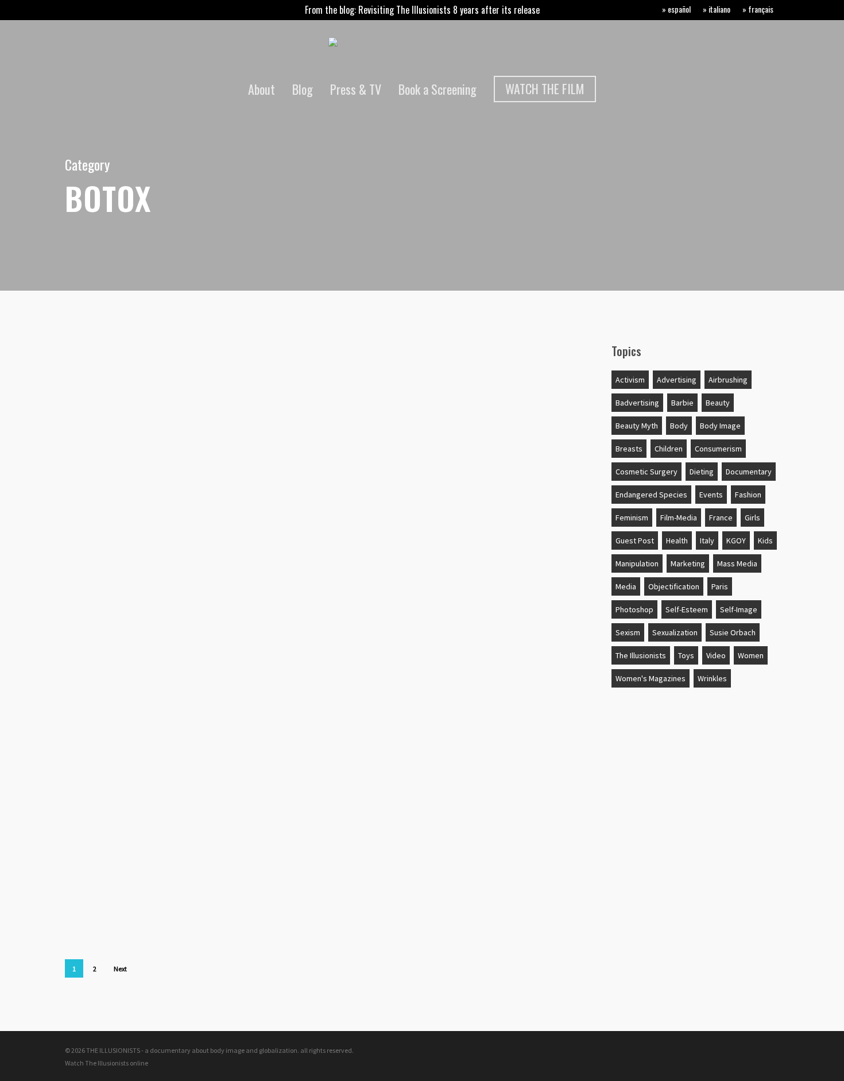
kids (765, 540)
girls (752, 517)
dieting (702, 471)
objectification (673, 586)
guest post (634, 540)
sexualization (675, 632)
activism (630, 380)
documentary (749, 471)
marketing (688, 563)
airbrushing (728, 380)
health (677, 540)
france (721, 517)
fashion (748, 494)
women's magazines (650, 678)
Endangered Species (651, 494)
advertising (110, 835)
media (625, 586)
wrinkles (712, 678)
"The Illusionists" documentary (155, 779)
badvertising (637, 402)
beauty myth (636, 425)
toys (686, 655)
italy (707, 540)
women (751, 655)
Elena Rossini (106, 745)
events (711, 494)
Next (120, 968)
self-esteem (686, 609)
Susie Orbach (733, 632)
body (94, 361)
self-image (738, 609)
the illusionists (640, 655)
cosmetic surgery (646, 471)
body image (720, 425)
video (716, 655)
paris (719, 586)
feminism (631, 517)
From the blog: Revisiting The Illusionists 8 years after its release (422, 10)
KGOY (736, 540)
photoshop (634, 609)
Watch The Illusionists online (106, 1063)
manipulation (637, 563)
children (669, 448)
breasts (628, 448)
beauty (718, 402)
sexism (627, 632)
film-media (678, 517)
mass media (737, 563)
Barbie (682, 402)
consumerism (718, 448)
